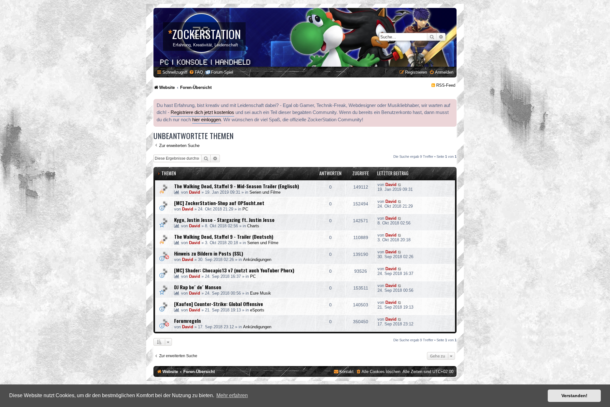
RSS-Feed (445, 85)
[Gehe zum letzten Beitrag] (400, 184)
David (194, 192)
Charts (253, 226)
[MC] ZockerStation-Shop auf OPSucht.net (219, 203)
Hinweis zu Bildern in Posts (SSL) (208, 253)
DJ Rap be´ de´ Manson (197, 287)
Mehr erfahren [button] (232, 395)
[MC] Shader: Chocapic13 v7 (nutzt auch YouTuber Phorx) (234, 270)
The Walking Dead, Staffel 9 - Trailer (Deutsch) (223, 236)
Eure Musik (260, 293)
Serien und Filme (265, 192)
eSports (257, 310)
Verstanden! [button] (574, 395)
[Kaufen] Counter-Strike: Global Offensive (218, 304)
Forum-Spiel (222, 72)
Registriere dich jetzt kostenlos (202, 112)
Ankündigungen (257, 259)
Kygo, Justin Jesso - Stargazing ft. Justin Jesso (224, 220)
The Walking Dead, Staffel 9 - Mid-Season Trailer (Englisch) (236, 186)
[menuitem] (196, 72)
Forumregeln (187, 320)
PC (245, 209)
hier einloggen (206, 119)
